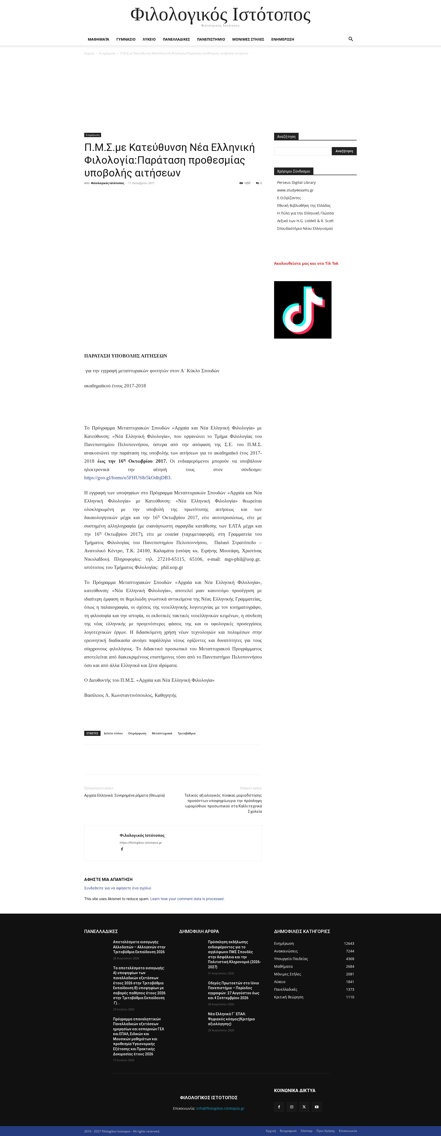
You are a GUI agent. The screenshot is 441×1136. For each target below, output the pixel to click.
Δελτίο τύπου (113, 733)
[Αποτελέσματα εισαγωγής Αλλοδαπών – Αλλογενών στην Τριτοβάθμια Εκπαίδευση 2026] (96, 948)
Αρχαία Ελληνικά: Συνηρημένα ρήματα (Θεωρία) (124, 795)
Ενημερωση (282, 39)
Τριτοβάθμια (186, 733)
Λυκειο (149, 39)
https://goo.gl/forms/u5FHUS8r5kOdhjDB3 (127, 477)
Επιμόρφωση (137, 733)
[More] (136, 194)
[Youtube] (317, 1107)
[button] (351, 39)
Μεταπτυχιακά (162, 733)
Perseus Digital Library (296, 182)
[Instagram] (292, 1107)
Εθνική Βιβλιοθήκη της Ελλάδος (304, 205)
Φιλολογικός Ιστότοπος (107, 183)
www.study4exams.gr (295, 190)
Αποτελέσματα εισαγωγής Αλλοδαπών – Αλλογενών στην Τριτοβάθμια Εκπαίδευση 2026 (139, 947)
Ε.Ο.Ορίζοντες (289, 197)
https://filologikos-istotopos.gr (141, 842)
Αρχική (89, 53)
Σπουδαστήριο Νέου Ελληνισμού (305, 228)
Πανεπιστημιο (211, 39)
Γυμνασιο (126, 39)
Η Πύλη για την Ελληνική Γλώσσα (305, 213)
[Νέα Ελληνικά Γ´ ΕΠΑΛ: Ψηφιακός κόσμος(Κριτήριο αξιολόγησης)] (191, 1020)
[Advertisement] (220, 94)
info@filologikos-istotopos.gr (220, 1108)
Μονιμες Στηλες (248, 39)
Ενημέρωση (107, 53)
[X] (101, 194)
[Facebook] (89, 194)
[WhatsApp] (124, 194)
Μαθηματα (98, 39)
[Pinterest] (113, 194)
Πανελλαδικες (176, 39)
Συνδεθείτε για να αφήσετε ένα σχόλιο (117, 888)
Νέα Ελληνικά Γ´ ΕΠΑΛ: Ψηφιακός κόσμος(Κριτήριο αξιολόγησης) (231, 1019)
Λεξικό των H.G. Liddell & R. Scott (305, 220)
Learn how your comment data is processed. (187, 898)
